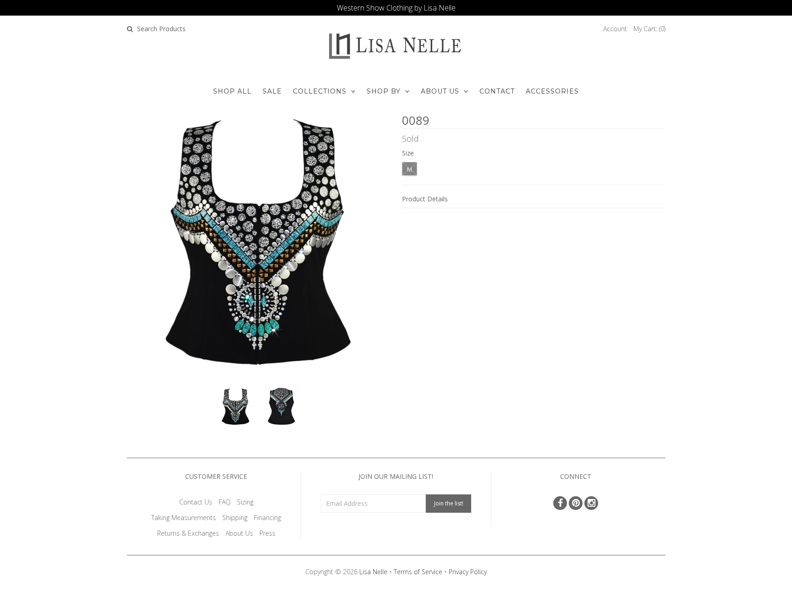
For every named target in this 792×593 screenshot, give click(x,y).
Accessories (552, 91)
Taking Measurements (183, 517)
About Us (440, 91)
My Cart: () (649, 28)
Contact (497, 91)
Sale (272, 91)
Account (615, 28)
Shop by (384, 91)
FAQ (225, 502)
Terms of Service (418, 571)
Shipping (235, 517)
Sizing (245, 502)
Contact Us (195, 502)
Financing (267, 517)
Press (267, 533)
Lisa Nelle (373, 571)
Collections (319, 91)
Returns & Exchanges (188, 533)
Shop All (232, 91)
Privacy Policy (468, 571)
